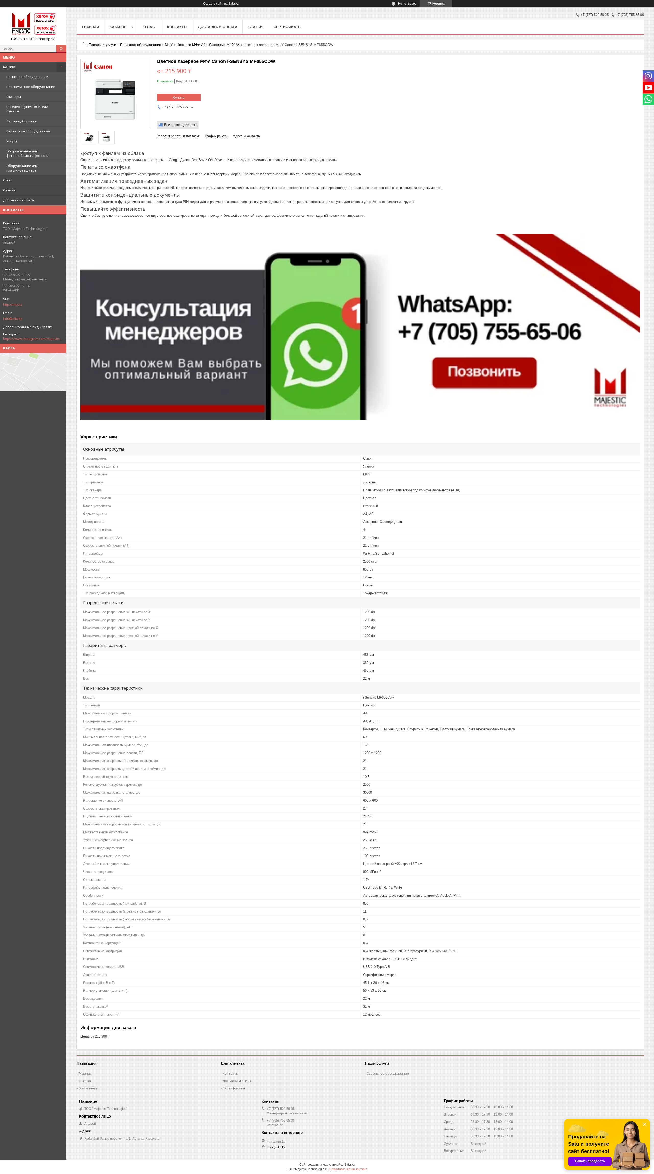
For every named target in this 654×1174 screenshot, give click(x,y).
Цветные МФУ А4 (191, 45)
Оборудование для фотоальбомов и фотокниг (28, 153)
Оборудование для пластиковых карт (22, 168)
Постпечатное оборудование (30, 86)
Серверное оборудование (28, 131)
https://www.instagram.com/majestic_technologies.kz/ (33, 338)
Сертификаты (288, 27)
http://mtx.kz (12, 304)
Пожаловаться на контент (348, 1169)
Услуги (11, 141)
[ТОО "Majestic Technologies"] (33, 24)
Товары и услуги (102, 45)
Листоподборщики (21, 121)
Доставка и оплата (18, 200)
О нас (7, 180)
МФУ (169, 45)
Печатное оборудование (27, 76)
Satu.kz (349, 1164)
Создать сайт (213, 3)
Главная (90, 27)
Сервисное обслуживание (388, 1073)
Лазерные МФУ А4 (224, 45)
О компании (88, 1088)
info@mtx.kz (12, 318)
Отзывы (9, 190)
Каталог (9, 66)
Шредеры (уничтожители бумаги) (27, 108)
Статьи (255, 27)
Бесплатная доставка (180, 125)
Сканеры (13, 96)
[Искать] (61, 49)
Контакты (177, 27)
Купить (179, 97)
